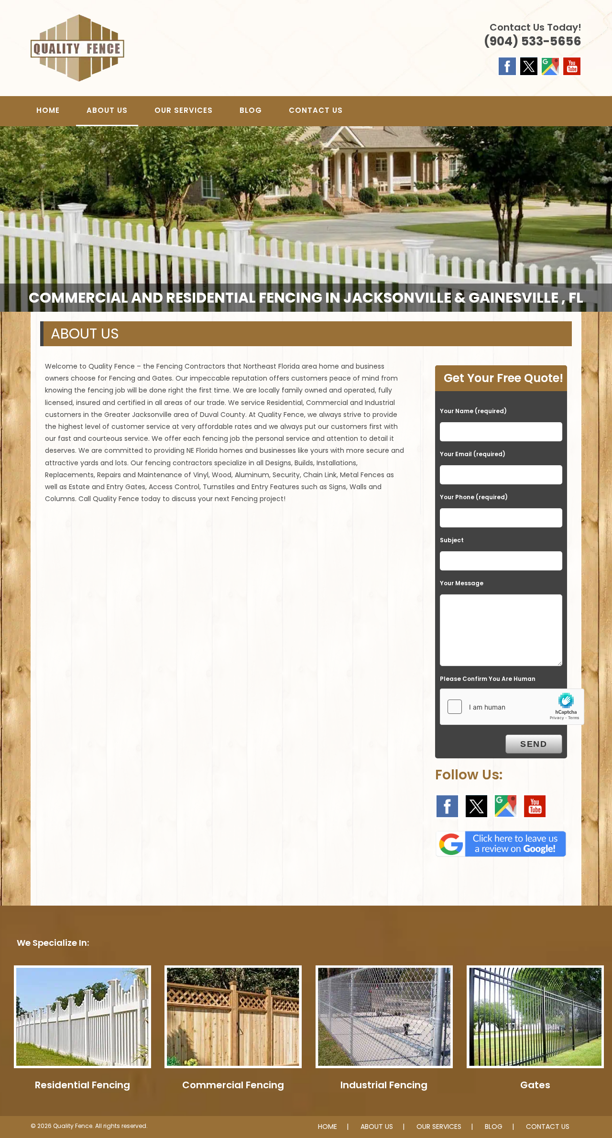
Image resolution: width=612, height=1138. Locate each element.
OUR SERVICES (438, 1126)
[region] (306, 219)
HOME (327, 1126)
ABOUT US (377, 1126)
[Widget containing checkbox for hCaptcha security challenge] (512, 707)
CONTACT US (547, 1126)
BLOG (494, 1126)
